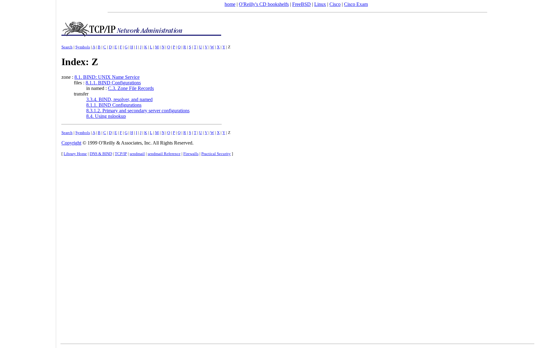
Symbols (82, 47)
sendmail (137, 153)
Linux (320, 4)
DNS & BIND (101, 153)
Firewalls (191, 153)
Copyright (71, 142)
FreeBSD (301, 4)
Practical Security (216, 153)
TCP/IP (121, 153)
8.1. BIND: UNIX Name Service (107, 77)
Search (67, 47)
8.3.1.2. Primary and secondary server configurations (138, 110)
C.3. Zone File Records (131, 88)
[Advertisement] (28, 172)
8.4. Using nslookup (106, 116)
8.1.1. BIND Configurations (113, 82)
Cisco (335, 4)
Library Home (75, 153)
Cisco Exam (356, 4)
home (230, 4)
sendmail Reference (164, 153)
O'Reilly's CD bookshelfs (264, 4)
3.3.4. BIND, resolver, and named (119, 99)
